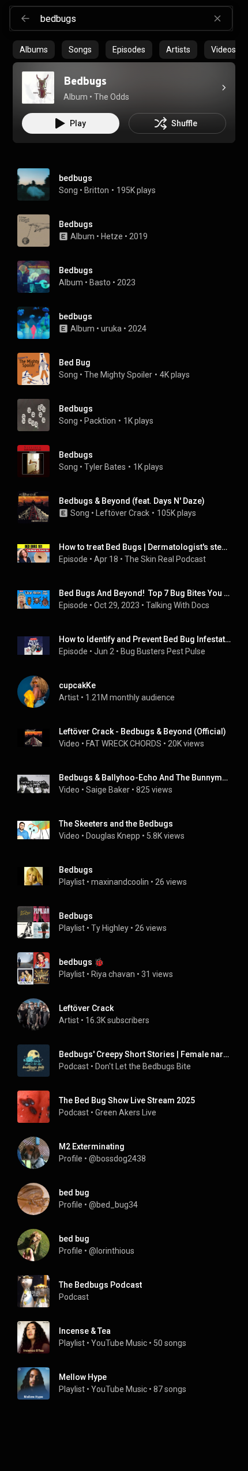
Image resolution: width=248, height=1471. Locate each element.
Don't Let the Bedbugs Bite (143, 1066)
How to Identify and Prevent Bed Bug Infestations (145, 639)
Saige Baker (108, 789)
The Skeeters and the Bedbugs (116, 823)
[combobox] (136, 18)
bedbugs (75, 178)
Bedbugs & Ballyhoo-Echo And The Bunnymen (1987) (145, 777)
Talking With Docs (177, 605)
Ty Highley (110, 928)
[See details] (224, 88)
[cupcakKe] (129, 692)
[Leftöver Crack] (129, 1014)
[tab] (34, 49)
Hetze (112, 236)
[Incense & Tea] (129, 1337)
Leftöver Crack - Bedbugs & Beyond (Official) (142, 731)
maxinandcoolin (120, 882)
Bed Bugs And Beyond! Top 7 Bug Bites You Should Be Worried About (145, 593)
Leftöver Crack (122, 513)
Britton (96, 190)
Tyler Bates (105, 467)
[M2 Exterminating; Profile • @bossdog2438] (129, 1153)
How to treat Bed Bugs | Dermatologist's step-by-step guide (145, 547)
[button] (38, 87)
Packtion (100, 420)
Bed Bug (75, 362)
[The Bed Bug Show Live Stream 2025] (129, 1107)
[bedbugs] (129, 323)
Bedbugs (76, 408)
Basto (100, 282)
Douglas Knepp (113, 835)
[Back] (25, 18)
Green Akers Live (125, 1112)
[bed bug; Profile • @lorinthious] (129, 1245)
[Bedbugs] (38, 87)
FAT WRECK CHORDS (123, 743)
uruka (111, 328)
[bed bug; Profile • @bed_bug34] (129, 1199)
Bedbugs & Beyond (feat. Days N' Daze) (132, 501)
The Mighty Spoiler (118, 374)
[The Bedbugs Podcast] (129, 1291)
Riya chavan (113, 974)
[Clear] (217, 18)
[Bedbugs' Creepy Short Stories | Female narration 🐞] (129, 1061)
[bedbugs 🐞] (129, 968)
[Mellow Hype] (129, 1383)
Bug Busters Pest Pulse (163, 651)
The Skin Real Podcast (165, 559)
